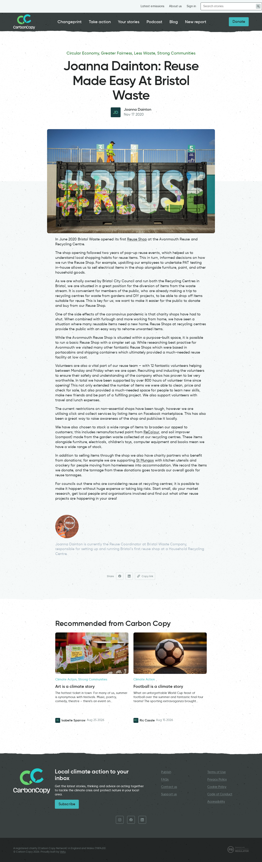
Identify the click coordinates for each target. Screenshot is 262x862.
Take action (100, 21)
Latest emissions (152, 6)
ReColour (151, 432)
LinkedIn (142, 820)
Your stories (128, 21)
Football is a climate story (158, 686)
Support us (169, 794)
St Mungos (145, 460)
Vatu (63, 851)
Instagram (120, 820)
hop (143, 239)
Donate (239, 21)
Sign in (191, 6)
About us (175, 6)
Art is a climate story (75, 686)
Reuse (132, 239)
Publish (166, 772)
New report (195, 21)
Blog (173, 21)
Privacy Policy (217, 779)
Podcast (154, 21)
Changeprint (70, 21)
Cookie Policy (216, 787)
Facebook (131, 820)
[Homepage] (24, 21)
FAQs (165, 779)
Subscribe (67, 804)
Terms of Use (216, 772)
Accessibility (216, 801)
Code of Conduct (219, 794)
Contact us (169, 787)
